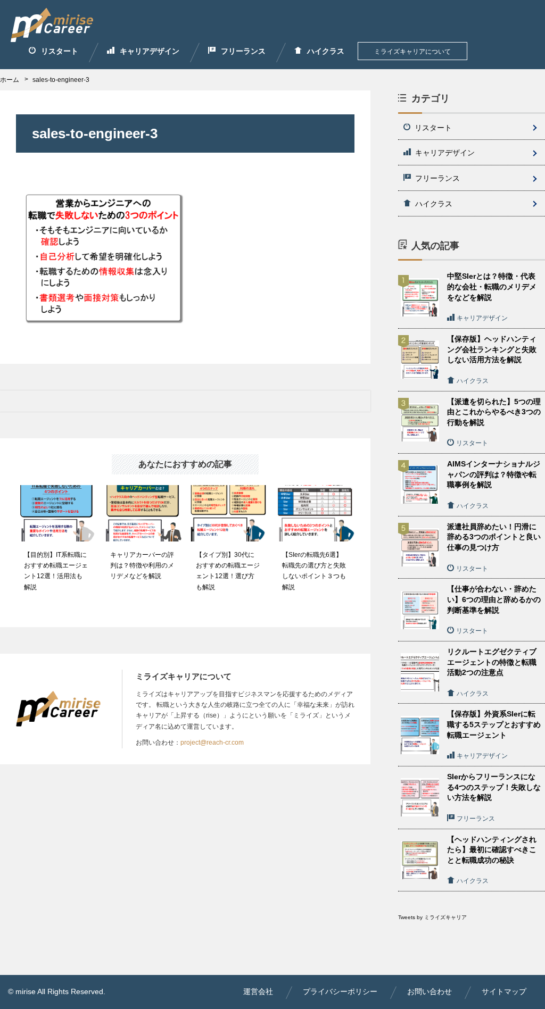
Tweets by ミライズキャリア (432, 917)
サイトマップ (504, 991)
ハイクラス (325, 51)
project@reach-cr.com (212, 742)
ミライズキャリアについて (412, 51)
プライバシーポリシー (340, 991)
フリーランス (243, 51)
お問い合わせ (429, 991)
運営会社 (258, 991)
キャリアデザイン (149, 51)
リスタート (59, 51)
